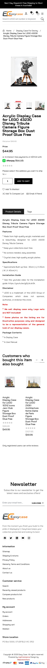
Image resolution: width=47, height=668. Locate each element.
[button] (41, 359)
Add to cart (23, 181)
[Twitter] (11, 538)
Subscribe (37, 503)
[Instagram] (29, 538)
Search (6, 586)
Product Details (13, 211)
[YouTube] (23, 538)
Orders (5, 616)
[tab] (13, 211)
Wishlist (6, 629)
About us (6, 568)
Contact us (7, 572)
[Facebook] (5, 538)
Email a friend (35, 193)
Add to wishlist (12, 189)
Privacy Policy (9, 560)
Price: (5, 146)
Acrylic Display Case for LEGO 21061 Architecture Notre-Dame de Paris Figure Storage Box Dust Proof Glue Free (32, 411)
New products (9, 598)
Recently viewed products (14, 590)
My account (7, 612)
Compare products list (12, 594)
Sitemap (6, 551)
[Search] (42, 19)
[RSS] (17, 538)
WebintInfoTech (23, 660)
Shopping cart (9, 624)
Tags (29, 211)
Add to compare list (14, 193)
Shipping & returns (10, 556)
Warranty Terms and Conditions (16, 564)
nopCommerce (24, 657)
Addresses (7, 620)
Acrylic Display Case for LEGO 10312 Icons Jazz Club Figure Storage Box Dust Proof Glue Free (9, 408)
